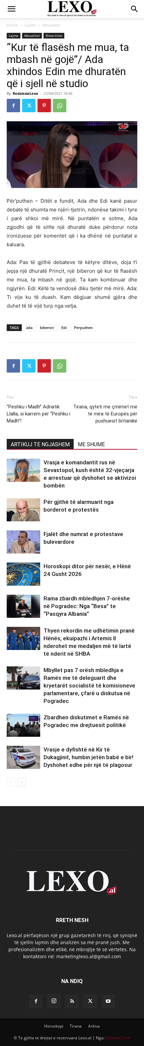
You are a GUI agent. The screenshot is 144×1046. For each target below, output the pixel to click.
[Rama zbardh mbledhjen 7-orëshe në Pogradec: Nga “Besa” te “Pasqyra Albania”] (23, 606)
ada (29, 327)
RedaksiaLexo (25, 93)
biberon (47, 327)
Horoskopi (53, 1026)
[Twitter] (28, 105)
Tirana (76, 1026)
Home (12, 25)
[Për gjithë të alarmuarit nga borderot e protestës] (23, 509)
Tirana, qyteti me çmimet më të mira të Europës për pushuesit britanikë (105, 414)
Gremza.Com (117, 1038)
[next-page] (21, 782)
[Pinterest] (44, 105)
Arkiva (94, 1026)
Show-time (54, 35)
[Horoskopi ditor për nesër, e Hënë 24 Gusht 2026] (23, 574)
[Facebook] (13, 105)
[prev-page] (11, 782)
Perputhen (83, 327)
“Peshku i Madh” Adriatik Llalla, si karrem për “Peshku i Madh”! (38, 414)
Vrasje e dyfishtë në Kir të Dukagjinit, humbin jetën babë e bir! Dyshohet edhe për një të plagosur (88, 757)
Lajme (30, 25)
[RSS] (72, 1001)
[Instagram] (54, 1001)
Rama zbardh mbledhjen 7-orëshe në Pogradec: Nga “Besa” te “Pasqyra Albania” (87, 606)
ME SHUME (91, 444)
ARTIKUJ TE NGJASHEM (40, 444)
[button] (11, 9)
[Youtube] (108, 1001)
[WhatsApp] (59, 105)
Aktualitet (51, 25)
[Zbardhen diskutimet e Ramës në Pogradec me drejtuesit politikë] (23, 725)
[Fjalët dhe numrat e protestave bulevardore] (23, 541)
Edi (64, 327)
